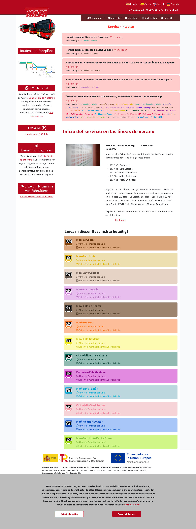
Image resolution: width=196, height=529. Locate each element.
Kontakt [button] (168, 18)
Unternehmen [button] (96, 18)
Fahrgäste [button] (115, 18)
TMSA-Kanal (137, 10)
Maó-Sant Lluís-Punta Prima (94, 438)
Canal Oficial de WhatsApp (42, 97)
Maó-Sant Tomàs (87, 388)
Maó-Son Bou (84, 322)
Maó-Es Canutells (87, 289)
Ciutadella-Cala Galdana (91, 355)
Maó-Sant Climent (87, 272)
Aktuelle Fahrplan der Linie (91, 243)
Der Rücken (120, 219)
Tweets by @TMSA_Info (36, 134)
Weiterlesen (116, 37)
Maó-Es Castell (85, 239)
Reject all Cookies (69, 514)
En (160, 4)
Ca (147, 4)
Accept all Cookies (126, 514)
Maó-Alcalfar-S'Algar (89, 421)
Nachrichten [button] (150, 18)
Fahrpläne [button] (132, 18)
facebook (173, 10)
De (174, 4)
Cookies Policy (131, 504)
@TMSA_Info (155, 10)
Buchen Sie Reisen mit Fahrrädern (36, 196)
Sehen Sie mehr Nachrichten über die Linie (99, 247)
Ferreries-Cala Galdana (91, 372)
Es (134, 4)
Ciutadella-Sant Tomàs (90, 405)
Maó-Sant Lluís (85, 256)
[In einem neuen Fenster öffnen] (83, 154)
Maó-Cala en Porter (88, 306)
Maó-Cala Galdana (87, 339)
